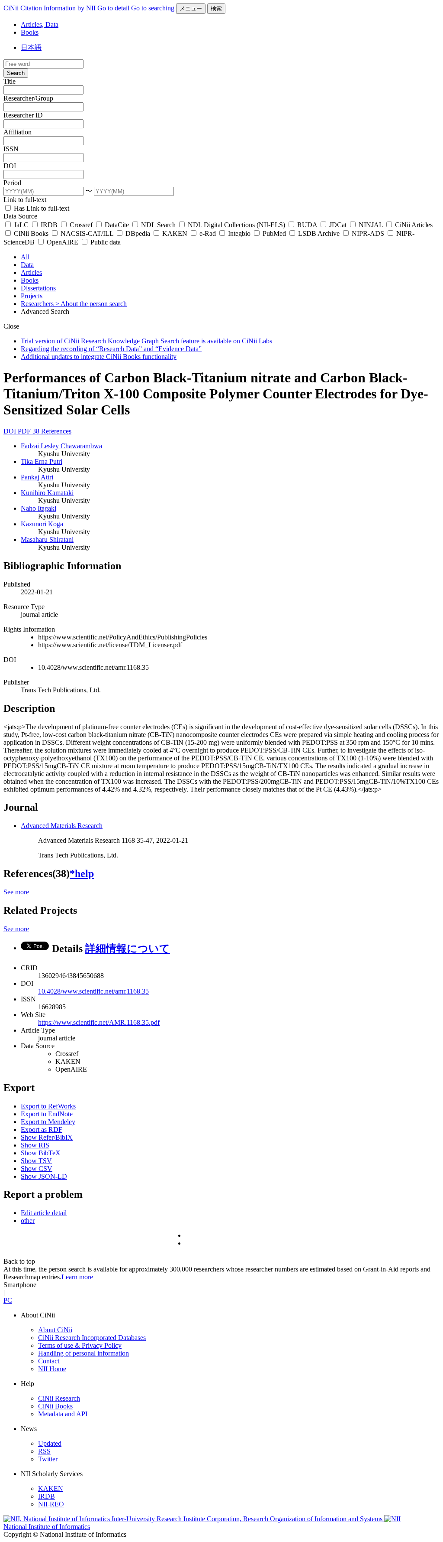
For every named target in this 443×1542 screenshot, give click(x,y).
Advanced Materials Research (62, 825)
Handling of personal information (83, 1353)
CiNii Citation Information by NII (49, 8)
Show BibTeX (41, 1153)
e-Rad (208, 233)
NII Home (52, 1368)
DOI (9, 166)
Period (12, 182)
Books (30, 32)
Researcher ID (23, 115)
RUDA (307, 224)
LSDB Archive (318, 233)
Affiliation (17, 132)
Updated (49, 1443)
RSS (44, 1451)
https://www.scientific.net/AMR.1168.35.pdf (99, 1022)
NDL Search (158, 224)
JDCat (337, 224)
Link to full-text (24, 199)
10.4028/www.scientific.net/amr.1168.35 (93, 991)
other (28, 1220)
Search (16, 73)
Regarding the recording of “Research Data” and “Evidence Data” (111, 348)
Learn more (77, 1277)
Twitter (48, 1459)
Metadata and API (62, 1414)
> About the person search (91, 303)
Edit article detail (44, 1212)
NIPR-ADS (368, 233)
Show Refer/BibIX (47, 1137)
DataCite (117, 224)
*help (82, 873)
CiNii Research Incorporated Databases (92, 1337)
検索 (216, 8)
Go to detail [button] (113, 8)
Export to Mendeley (48, 1121)
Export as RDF (41, 1129)
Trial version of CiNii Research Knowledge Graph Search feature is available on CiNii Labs (146, 341)
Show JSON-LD (44, 1176)
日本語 (31, 47)
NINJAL (371, 224)
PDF (25, 431)
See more (16, 892)
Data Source (20, 216)
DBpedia (138, 233)
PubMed (274, 233)
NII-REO (51, 1504)
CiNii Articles (413, 224)
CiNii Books (31, 233)
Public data (105, 242)
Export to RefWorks (48, 1106)
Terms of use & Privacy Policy (80, 1345)
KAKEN (175, 233)
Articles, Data (39, 24)
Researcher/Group (28, 98)
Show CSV (36, 1168)
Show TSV (36, 1160)
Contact (48, 1361)
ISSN (11, 149)
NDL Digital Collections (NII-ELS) (236, 224)
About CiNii (55, 1329)
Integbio (239, 233)
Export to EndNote (47, 1114)
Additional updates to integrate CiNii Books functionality (99, 356)
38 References (51, 431)
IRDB (49, 224)
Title (9, 81)
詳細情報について (127, 948)
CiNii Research (59, 1398)
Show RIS (35, 1145)
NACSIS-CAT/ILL (87, 233)
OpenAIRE (62, 242)
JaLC (21, 224)
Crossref (81, 224)
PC (7, 1300)
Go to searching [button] (152, 8)
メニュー (191, 8)
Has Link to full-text (40, 208)
